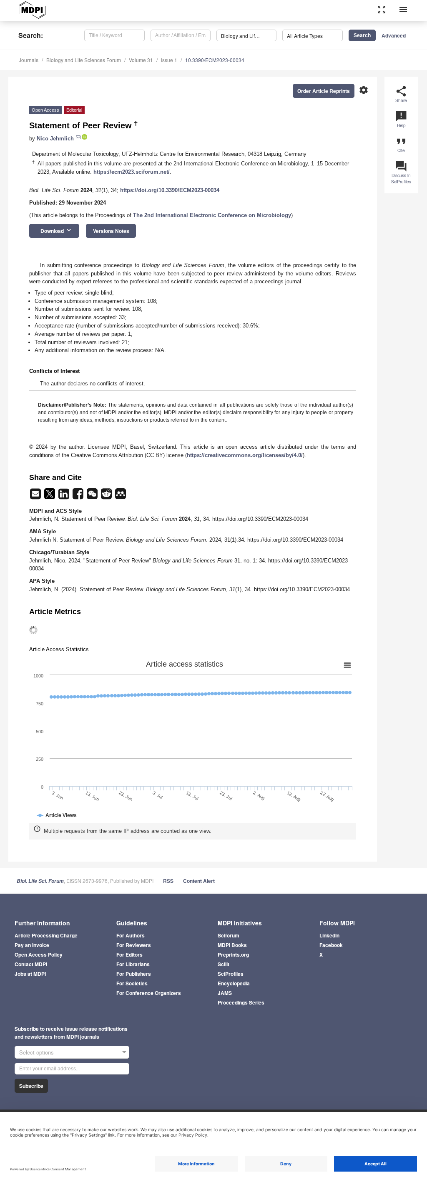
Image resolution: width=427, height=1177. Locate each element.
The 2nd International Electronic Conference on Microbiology (212, 215)
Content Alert (199, 881)
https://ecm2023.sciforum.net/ (131, 172)
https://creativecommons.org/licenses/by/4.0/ (245, 455)
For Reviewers (133, 945)
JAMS (225, 993)
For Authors (130, 935)
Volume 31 (141, 59)
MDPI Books (232, 945)
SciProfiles (231, 973)
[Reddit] (107, 496)
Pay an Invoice (32, 945)
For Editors (129, 954)
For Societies (132, 983)
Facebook (331, 945)
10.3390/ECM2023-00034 (214, 59)
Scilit (223, 964)
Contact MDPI (31, 964)
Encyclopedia (234, 983)
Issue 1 (169, 59)
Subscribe (31, 1086)
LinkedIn (329, 935)
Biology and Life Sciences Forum (83, 59)
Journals (28, 59)
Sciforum (228, 935)
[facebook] (79, 496)
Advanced (394, 35)
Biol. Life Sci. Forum (40, 881)
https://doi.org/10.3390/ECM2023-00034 (169, 190)
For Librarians (133, 964)
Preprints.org (233, 954)
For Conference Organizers (148, 993)
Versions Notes (111, 231)
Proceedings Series (241, 1002)
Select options (36, 1052)
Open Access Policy (39, 954)
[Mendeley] (120, 496)
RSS (168, 881)
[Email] (36, 496)
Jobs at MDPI (30, 973)
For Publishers (133, 973)
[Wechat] (93, 496)
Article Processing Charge (46, 935)
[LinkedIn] (64, 496)
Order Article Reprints (323, 91)
